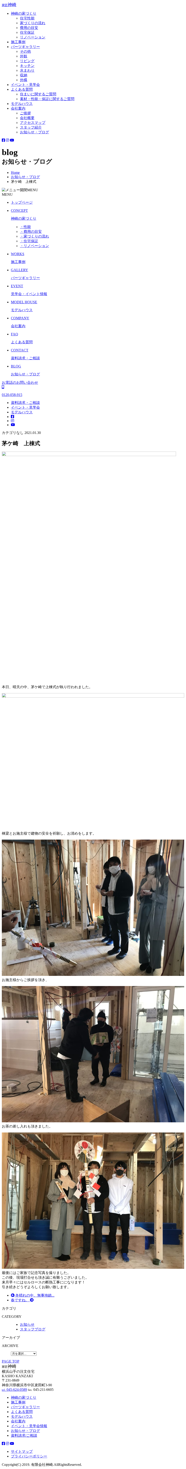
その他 (25, 51)
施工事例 (18, 42)
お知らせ (27, 1324)
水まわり (27, 70)
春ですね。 (20, 1300)
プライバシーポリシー (29, 1456)
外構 (23, 80)
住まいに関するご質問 (38, 94)
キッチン (27, 66)
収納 (23, 75)
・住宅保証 (29, 241)
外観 (23, 56)
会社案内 (18, 108)
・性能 (25, 227)
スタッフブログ (32, 1329)
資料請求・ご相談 (25, 403)
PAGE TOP (10, 1361)
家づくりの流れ (32, 23)
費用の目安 (29, 28)
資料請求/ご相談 (24, 1435)
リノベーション (32, 37)
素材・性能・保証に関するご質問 (47, 99)
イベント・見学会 (25, 85)
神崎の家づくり (23, 13)
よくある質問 (22, 89)
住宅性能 (27, 18)
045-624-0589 (14, 1389)
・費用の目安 (31, 231)
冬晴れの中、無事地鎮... (34, 1295)
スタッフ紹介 (31, 127)
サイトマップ (22, 1451)
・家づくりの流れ (34, 236)
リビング (27, 61)
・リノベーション (34, 246)
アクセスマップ (32, 123)
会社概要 (27, 118)
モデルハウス (22, 104)
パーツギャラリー (25, 47)
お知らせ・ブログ (34, 132)
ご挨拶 (25, 113)
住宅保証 (27, 32)
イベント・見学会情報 (29, 1426)
